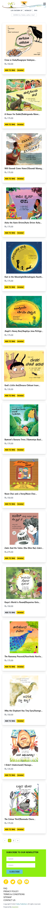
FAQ (5, 888)
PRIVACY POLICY (10, 891)
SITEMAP (7, 897)
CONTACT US (9, 900)
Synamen (15, 907)
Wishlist (20, 70)
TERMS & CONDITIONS (14, 894)
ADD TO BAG (10, 70)
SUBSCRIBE (14, 871)
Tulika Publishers (21, 904)
